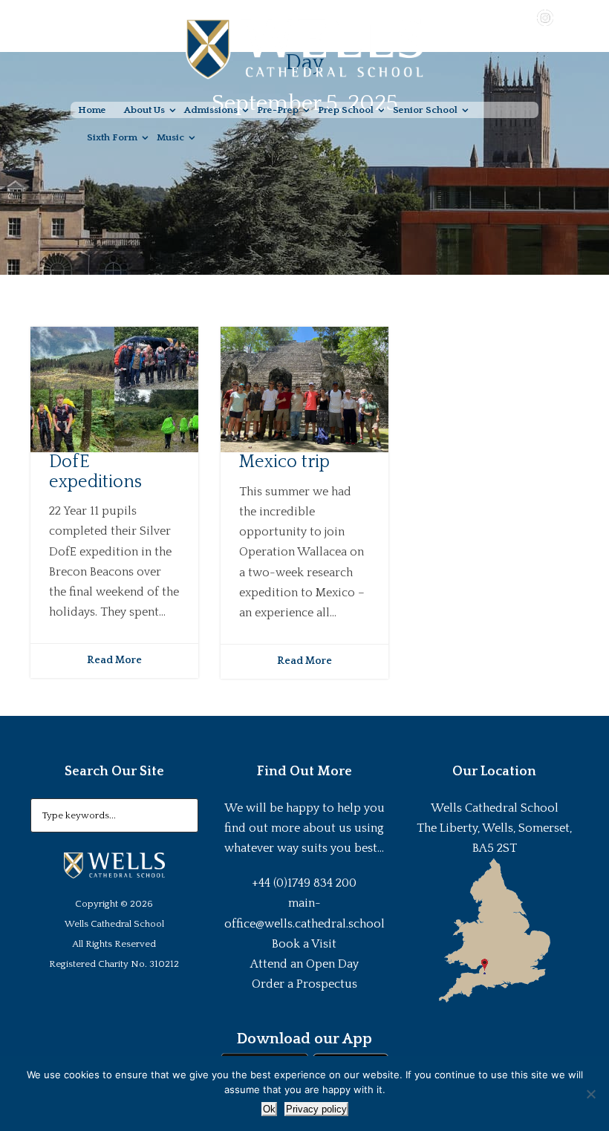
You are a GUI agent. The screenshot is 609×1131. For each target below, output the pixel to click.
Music (170, 137)
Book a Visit (304, 944)
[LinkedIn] (566, 17)
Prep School (346, 110)
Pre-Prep (278, 110)
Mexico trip (284, 462)
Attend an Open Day (304, 964)
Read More (114, 660)
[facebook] (502, 17)
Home (92, 110)
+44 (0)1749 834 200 (304, 883)
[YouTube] (523, 17)
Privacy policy (316, 1109)
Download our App (304, 1039)
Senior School (425, 110)
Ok (269, 1109)
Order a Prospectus (304, 984)
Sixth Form (112, 137)
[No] (590, 1093)
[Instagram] (545, 17)
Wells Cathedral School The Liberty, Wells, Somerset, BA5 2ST (494, 828)
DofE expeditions (95, 471)
